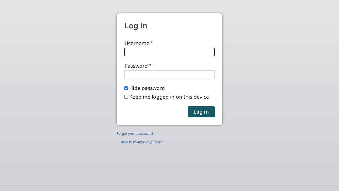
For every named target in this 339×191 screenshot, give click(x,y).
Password (136, 65)
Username (136, 43)
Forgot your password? (135, 133)
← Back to (140, 142)
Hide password (147, 88)
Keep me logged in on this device (169, 96)
